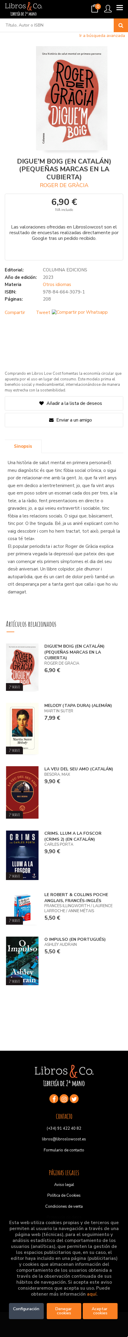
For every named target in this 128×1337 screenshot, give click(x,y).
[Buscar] (121, 25)
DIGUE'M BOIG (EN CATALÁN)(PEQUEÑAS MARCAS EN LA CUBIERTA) (74, 652)
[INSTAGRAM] (64, 1098)
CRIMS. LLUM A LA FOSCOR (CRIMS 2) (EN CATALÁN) (73, 836)
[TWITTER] (74, 1098)
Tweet (43, 312)
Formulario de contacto (64, 1150)
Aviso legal (64, 1184)
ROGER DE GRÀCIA (64, 185)
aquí (91, 1294)
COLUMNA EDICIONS (65, 270)
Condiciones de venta (64, 1206)
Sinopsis (23, 446)
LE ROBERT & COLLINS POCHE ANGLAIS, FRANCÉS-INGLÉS (76, 898)
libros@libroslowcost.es (64, 1139)
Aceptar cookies (100, 1311)
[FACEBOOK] (53, 1098)
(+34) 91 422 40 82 (64, 1128)
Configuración (26, 1309)
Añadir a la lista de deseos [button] (74, 403)
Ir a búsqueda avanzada (102, 35)
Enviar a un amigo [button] (73, 420)
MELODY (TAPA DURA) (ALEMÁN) (78, 705)
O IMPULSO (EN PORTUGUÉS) (75, 939)
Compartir (15, 312)
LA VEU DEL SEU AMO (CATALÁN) (78, 769)
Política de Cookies (64, 1195)
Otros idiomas (57, 284)
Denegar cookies (64, 1311)
